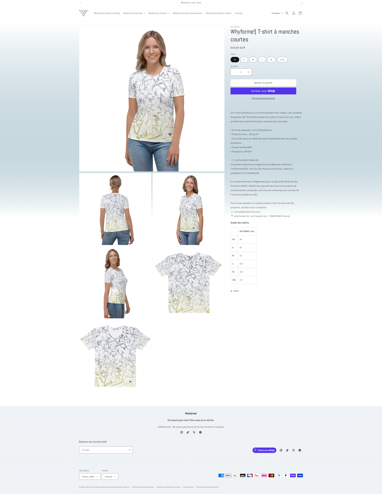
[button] (134, 13)
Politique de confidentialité (143, 487)
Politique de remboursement (207, 487)
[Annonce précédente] (80, 3)
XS (235, 59)
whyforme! (89, 487)
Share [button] (236, 290)
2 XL (282, 59)
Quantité (234, 66)
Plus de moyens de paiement (263, 98)
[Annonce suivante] (302, 3)
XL (271, 59)
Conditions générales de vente (168, 487)
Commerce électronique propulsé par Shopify (111, 487)
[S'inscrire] (129, 449)
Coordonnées (188, 487)
